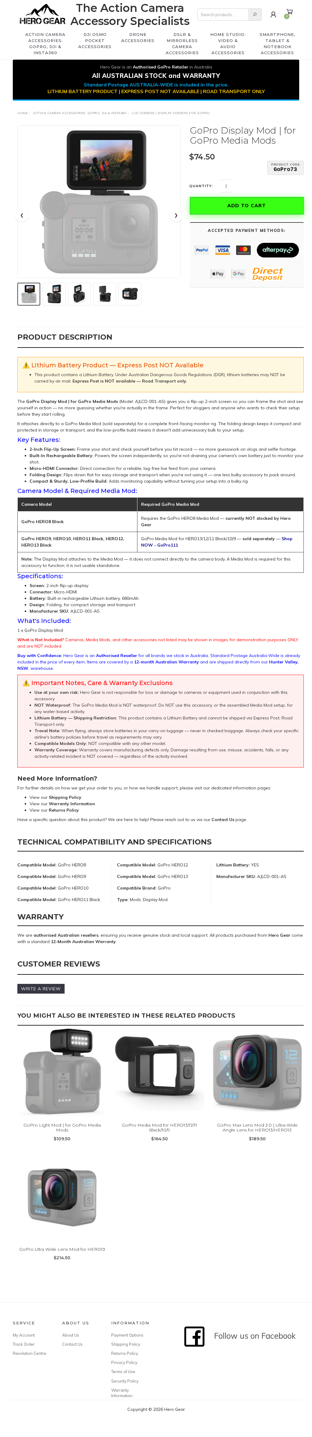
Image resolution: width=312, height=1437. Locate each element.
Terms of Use (123, 1371)
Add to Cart (246, 205)
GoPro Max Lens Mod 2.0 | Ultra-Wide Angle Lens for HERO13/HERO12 (257, 1127)
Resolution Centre (29, 1353)
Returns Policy (124, 1353)
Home (22, 113)
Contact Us (72, 1344)
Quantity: (201, 186)
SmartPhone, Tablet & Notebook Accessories (277, 43)
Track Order (24, 1344)
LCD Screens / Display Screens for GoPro (171, 113)
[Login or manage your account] (273, 14)
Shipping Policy (125, 1344)
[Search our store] (254, 14)
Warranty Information (122, 1393)
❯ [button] (176, 215)
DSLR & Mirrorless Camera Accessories (182, 43)
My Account (24, 1335)
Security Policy (125, 1381)
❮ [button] (22, 215)
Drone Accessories (137, 37)
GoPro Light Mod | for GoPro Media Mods (62, 1127)
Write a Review (41, 988)
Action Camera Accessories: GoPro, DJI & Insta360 (45, 43)
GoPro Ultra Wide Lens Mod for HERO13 (62, 1249)
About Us (70, 1335)
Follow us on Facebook (252, 1336)
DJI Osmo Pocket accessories (95, 40)
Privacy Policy (124, 1362)
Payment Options (127, 1335)
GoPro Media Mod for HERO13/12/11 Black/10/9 (159, 1127)
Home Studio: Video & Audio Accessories (228, 43)
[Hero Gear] (43, 14)
